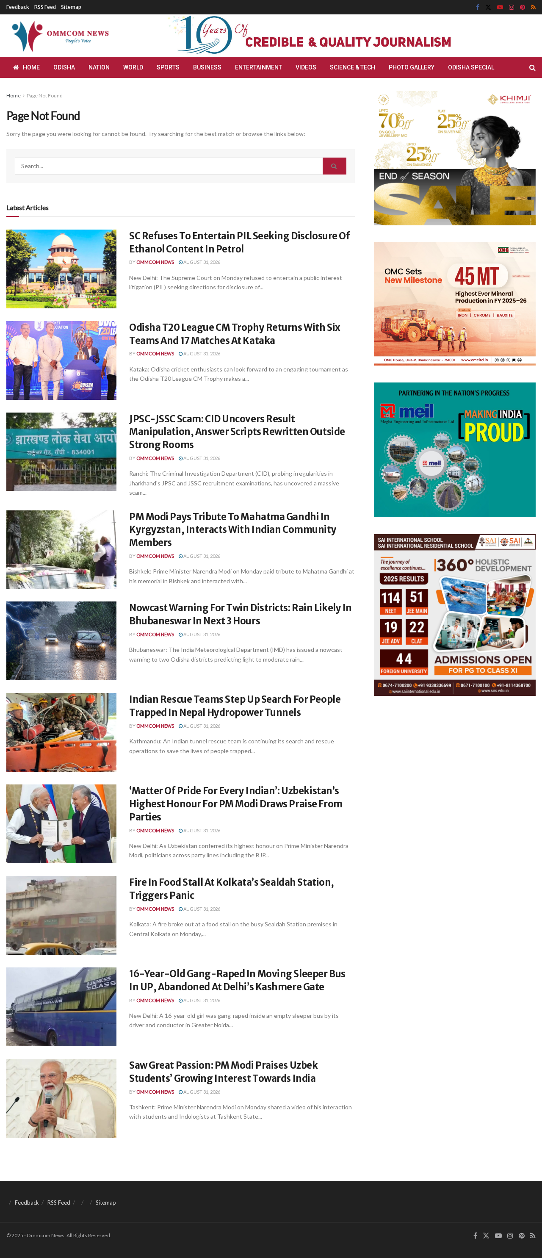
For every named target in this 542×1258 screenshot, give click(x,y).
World (133, 67)
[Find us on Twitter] (488, 7)
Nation (99, 67)
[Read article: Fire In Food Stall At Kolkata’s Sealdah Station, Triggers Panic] (61, 915)
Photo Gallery (411, 67)
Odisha (64, 67)
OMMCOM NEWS (155, 262)
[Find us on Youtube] (500, 7)
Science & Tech (352, 67)
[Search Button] (532, 67)
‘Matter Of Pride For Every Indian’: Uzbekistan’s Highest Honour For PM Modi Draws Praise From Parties (236, 804)
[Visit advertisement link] (329, 36)
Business (207, 67)
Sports (168, 67)
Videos (306, 67)
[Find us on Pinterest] (522, 7)
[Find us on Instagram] (511, 7)
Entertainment (258, 67)
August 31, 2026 (201, 262)
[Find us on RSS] (533, 7)
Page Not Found (45, 95)
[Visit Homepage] (58, 35)
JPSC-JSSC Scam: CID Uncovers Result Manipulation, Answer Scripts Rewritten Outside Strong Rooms (237, 432)
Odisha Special (471, 67)
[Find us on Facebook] (477, 7)
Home (31, 67)
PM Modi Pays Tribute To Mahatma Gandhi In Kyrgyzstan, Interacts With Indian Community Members (232, 530)
